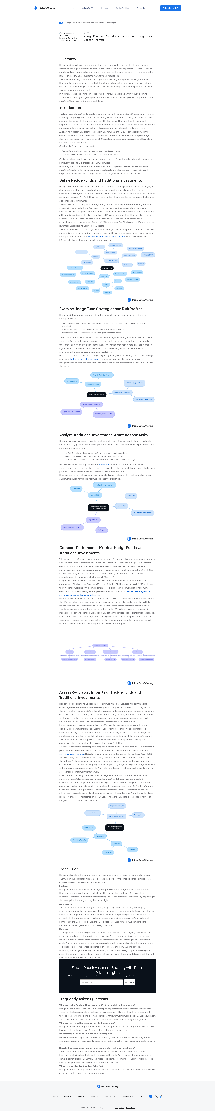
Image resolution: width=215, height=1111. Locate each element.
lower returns (105, 464)
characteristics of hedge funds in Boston (106, 236)
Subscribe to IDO (170, 8)
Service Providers (122, 8)
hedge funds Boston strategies (84, 359)
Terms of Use (130, 1108)
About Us (67, 1096)
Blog (61, 22)
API (142, 1096)
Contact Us (141, 8)
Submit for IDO (87, 8)
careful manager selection (71, 754)
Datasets (104, 8)
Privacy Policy (119, 1108)
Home (72, 8)
